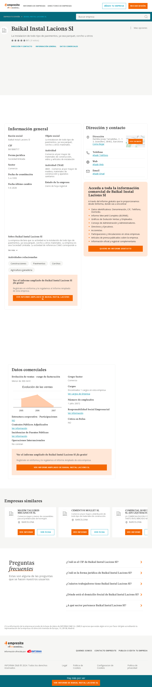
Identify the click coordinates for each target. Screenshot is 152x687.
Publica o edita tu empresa (133, 650)
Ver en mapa (135, 141)
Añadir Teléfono (100, 155)
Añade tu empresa (114, 6)
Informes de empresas (34, 6)
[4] (21, 40)
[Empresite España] (13, 6)
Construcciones (18, 263)
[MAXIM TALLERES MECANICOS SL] (11, 513)
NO (13, 420)
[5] (24, 40)
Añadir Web (98, 164)
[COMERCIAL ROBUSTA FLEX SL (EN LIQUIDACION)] (118, 513)
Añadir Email (98, 174)
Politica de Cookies (78, 666)
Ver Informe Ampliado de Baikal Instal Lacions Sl (42, 298)
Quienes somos (84, 650)
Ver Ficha (46, 532)
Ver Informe (26, 532)
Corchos (56, 263)
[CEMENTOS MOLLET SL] (65, 513)
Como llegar (98, 144)
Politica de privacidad (132, 666)
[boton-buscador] (146, 17)
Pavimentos (39, 263)
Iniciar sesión (138, 6)
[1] (12, 40)
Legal (64, 665)
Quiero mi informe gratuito (115, 248)
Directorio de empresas (60, 6)
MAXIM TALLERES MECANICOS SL (28, 511)
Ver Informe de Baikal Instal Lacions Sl (76, 682)
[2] (15, 40)
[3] (18, 40)
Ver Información (19, 428)
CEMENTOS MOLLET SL (85, 510)
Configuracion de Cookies (105, 666)
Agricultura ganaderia (21, 269)
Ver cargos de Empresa (79, 394)
